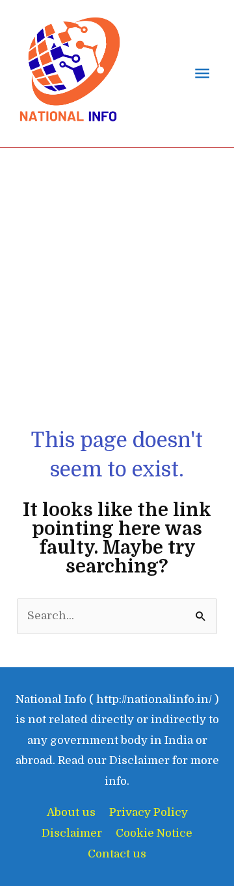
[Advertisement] (117, 303)
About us (71, 812)
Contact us (117, 854)
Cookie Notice (154, 833)
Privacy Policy (148, 812)
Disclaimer (72, 833)
